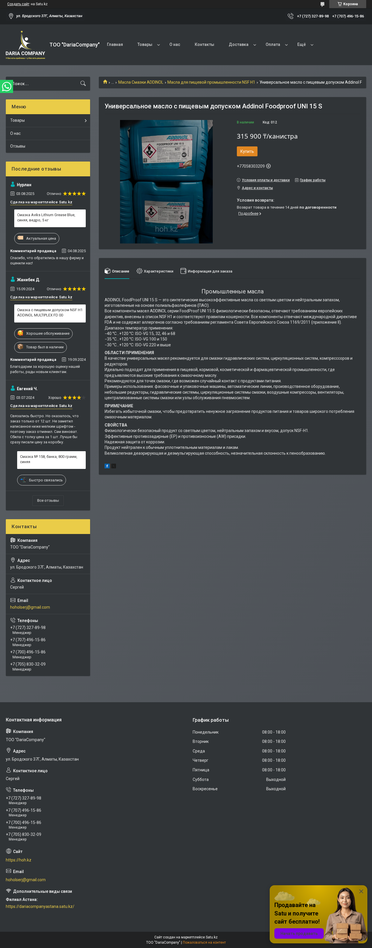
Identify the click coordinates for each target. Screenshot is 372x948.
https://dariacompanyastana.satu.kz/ (40, 906)
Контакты (204, 44)
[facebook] (107, 467)
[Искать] (83, 84)
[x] (113, 467)
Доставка (238, 44)
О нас (174, 44)
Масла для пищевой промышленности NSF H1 (211, 82)
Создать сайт (18, 4)
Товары (144, 44)
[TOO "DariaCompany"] (25, 45)
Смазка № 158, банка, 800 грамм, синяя (48, 459)
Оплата (273, 44)
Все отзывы (48, 500)
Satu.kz (212, 937)
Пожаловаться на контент (204, 942)
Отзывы (17, 146)
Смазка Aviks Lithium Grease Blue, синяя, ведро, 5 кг (46, 217)
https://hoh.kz (18, 860)
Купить (247, 151)
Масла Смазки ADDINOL (140, 82)
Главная (115, 44)
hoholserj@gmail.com (30, 607)
